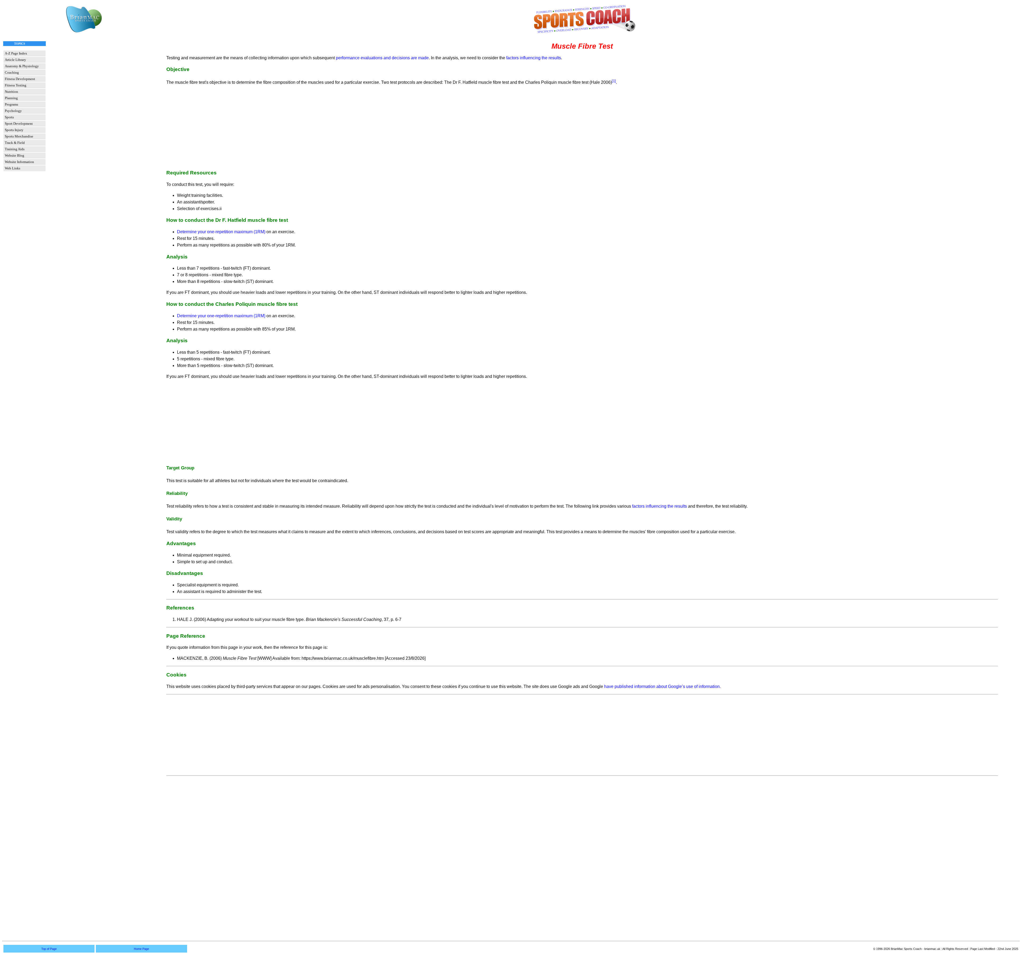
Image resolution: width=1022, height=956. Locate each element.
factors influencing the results (533, 58)
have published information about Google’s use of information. (662, 686)
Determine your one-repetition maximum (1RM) (221, 231)
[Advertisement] (582, 127)
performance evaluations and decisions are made (382, 58)
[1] (614, 81)
